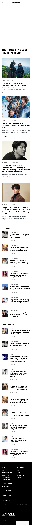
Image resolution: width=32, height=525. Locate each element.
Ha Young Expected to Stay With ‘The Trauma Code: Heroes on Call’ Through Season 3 (20, 332)
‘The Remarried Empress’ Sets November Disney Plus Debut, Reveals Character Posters (19, 249)
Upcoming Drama (6, 495)
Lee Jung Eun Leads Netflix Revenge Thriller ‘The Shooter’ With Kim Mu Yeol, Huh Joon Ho (19, 262)
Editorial (5, 162)
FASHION (19, 477)
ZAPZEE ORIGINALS (8, 483)
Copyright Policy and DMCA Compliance (7, 478)
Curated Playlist (6, 500)
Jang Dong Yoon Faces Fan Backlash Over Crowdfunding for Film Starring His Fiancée (19, 387)
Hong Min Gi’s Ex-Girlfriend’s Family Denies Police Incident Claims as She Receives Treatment (19, 374)
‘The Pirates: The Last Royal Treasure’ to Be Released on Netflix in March (16, 126)
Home (3, 470)
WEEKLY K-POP (20, 475)
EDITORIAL (20, 467)
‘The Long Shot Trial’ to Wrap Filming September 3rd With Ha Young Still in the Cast (19, 275)
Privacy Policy (5, 475)
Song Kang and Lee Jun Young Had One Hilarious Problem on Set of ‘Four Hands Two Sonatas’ (20, 301)
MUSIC (18, 473)
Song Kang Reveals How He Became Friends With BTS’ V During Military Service (18, 427)
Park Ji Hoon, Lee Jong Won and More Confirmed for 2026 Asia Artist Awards (20, 314)
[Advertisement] (16, 25)
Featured (16, 232)
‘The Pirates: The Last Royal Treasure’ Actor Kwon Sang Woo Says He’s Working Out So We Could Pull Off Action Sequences (16, 168)
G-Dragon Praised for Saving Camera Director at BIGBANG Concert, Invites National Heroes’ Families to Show (19, 359)
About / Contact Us (7, 473)
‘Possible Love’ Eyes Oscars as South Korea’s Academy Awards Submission (20, 288)
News (3, 80)
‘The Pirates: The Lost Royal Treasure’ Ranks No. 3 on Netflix (14, 84)
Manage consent (22, 523)
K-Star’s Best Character (5, 487)
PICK (3, 497)
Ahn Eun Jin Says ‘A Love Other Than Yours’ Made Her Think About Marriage (19, 236)
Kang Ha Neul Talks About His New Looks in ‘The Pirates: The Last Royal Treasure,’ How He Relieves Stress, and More (16, 211)
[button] (2, 2)
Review (3, 493)
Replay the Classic (6, 490)
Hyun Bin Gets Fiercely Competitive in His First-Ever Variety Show (19, 440)
